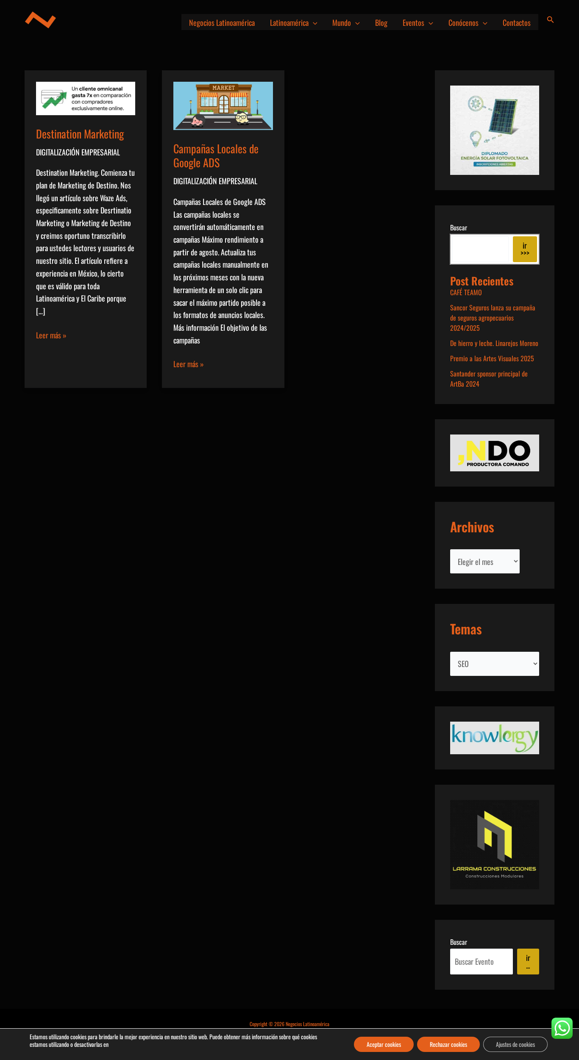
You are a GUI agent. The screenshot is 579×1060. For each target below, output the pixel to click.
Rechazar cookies (448, 1044)
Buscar (458, 227)
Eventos (413, 22)
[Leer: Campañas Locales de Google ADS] (223, 104)
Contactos (517, 22)
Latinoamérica (289, 22)
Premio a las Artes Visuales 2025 (492, 358)
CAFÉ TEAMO (466, 292)
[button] (313, 22)
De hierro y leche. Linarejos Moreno (494, 343)
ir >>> (525, 249)
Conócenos (463, 22)
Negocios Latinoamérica (222, 22)
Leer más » (51, 335)
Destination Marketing (80, 133)
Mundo (341, 22)
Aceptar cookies (384, 1044)
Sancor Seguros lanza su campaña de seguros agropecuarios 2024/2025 (492, 317)
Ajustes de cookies (515, 1044)
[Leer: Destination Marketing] (85, 97)
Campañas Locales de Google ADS (216, 155)
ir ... (528, 961)
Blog (381, 22)
